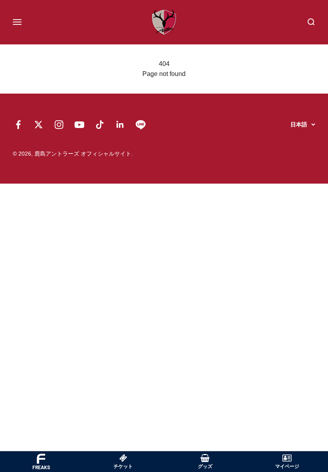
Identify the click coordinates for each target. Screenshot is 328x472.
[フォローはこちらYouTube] (79, 124)
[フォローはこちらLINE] (140, 124)
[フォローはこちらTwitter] (38, 124)
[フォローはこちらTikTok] (99, 124)
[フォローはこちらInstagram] (59, 124)
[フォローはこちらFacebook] (18, 124)
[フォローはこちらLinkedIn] (120, 124)
